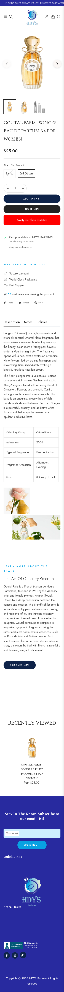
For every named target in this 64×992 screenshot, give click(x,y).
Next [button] (57, 64)
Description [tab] (12, 322)
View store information (20, 247)
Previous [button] (7, 64)
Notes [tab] (28, 322)
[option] (32, 62)
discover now (20, 665)
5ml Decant (26, 173)
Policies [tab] (42, 322)
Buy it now (32, 209)
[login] (45, 16)
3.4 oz (10, 173)
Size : (14, 165)
